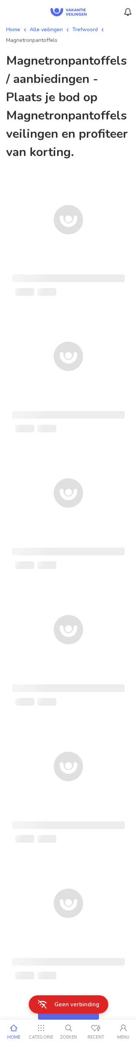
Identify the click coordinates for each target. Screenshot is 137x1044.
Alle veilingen (46, 29)
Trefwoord (85, 29)
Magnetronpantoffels (31, 40)
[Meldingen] (128, 12)
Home (13, 29)
